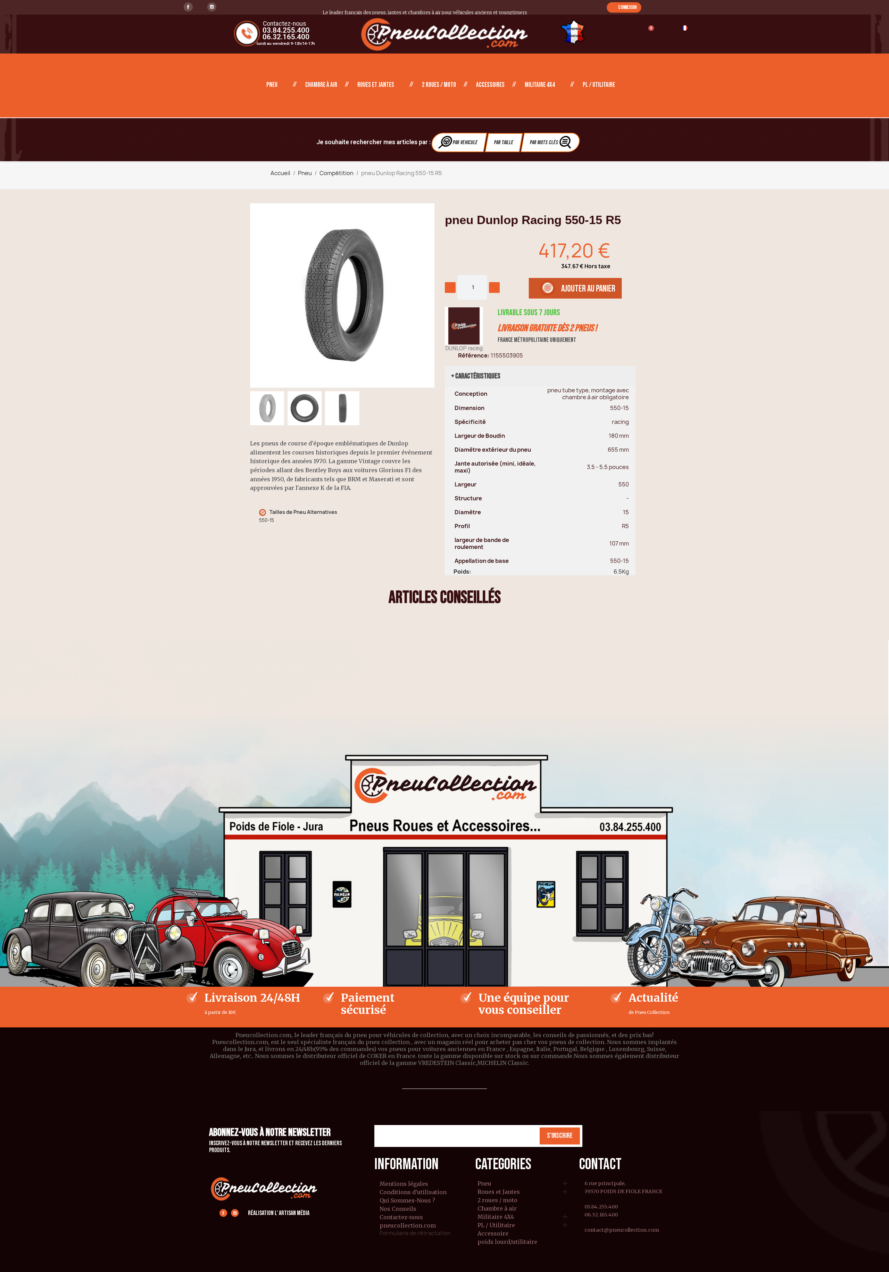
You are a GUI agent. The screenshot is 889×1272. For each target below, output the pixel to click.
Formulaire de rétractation (415, 1233)
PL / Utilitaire (599, 85)
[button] (624, 7)
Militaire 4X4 (540, 85)
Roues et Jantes (375, 85)
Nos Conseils (398, 1208)
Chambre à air (321, 85)
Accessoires (490, 85)
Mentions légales (404, 1183)
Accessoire (492, 1234)
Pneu (271, 85)
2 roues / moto (439, 85)
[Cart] (647, 32)
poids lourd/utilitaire (507, 1242)
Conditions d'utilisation (413, 1192)
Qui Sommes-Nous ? (407, 1200)
